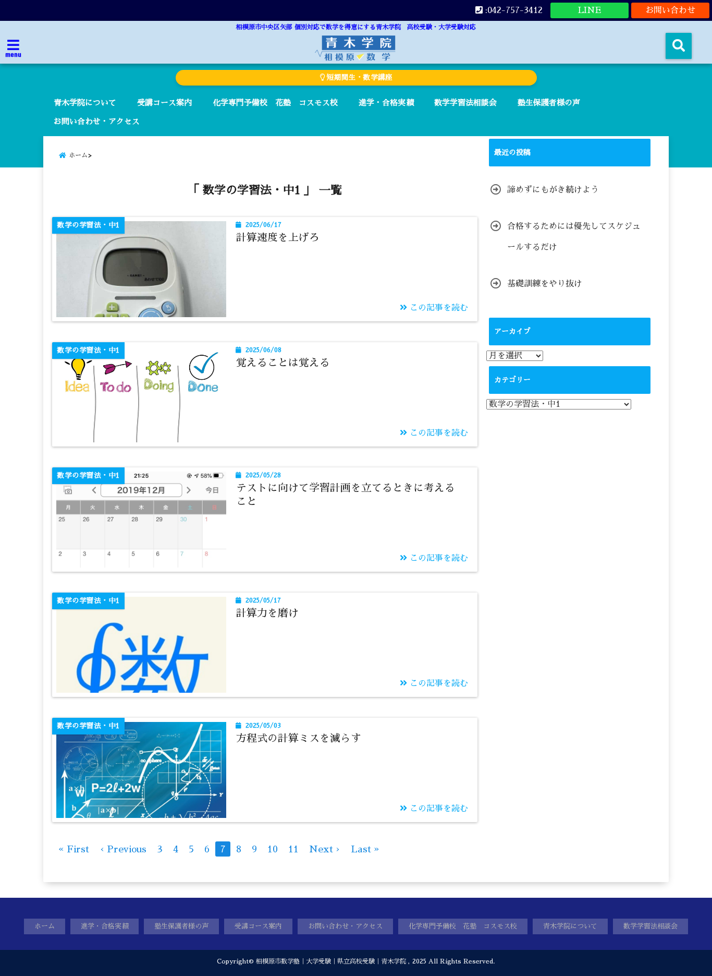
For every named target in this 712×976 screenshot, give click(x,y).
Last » (365, 849)
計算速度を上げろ (278, 237)
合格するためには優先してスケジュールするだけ (574, 236)
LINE (589, 10)
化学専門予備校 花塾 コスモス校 (275, 102)
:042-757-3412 (513, 10)
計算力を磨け (267, 613)
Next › (324, 849)
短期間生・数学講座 (358, 77)
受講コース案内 (164, 102)
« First (73, 849)
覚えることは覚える (283, 362)
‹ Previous (123, 849)
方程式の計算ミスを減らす (298, 738)
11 (293, 849)
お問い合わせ (670, 10)
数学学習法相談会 (465, 102)
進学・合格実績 (386, 102)
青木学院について (85, 102)
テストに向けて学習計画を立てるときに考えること (345, 495)
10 (272, 849)
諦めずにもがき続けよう (553, 190)
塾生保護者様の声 (549, 102)
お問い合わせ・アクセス (97, 121)
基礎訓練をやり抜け (544, 284)
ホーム (44, 926)
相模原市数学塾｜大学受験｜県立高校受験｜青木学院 (331, 961)
